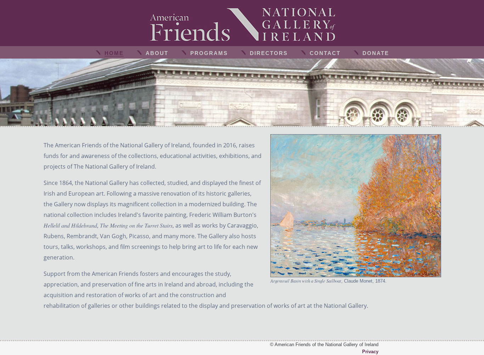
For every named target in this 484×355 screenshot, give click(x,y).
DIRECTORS (269, 53)
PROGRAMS (209, 53)
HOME (114, 53)
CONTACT (325, 53)
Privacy (370, 351)
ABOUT (157, 53)
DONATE (375, 53)
